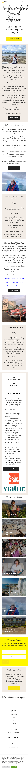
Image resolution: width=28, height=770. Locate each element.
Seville (22, 278)
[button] (14, 39)
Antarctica (15, 278)
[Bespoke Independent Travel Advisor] (14, 606)
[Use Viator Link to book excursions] (14, 488)
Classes (14, 740)
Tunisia (22, 282)
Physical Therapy (14, 747)
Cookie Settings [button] (6, 766)
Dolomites (15, 282)
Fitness (14, 744)
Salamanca (10, 286)
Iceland (6, 282)
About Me (14, 714)
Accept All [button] (14, 766)
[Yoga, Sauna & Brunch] (14, 548)
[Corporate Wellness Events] (14, 568)
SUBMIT (5, 662)
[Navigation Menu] (25, 2)
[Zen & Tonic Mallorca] (14, 587)
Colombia (7, 278)
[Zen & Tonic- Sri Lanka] (14, 509)
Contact (14, 723)
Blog (14, 720)
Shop (14, 717)
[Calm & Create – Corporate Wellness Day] (14, 529)
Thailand (18, 286)
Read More (18, 763)
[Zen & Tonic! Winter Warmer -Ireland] (14, 626)
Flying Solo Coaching (14, 732)
